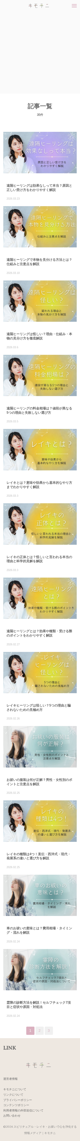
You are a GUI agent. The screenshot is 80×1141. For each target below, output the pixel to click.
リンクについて (13, 1094)
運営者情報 (10, 1078)
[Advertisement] (40, 54)
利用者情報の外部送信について (23, 1110)
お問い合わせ (12, 1115)
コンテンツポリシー (16, 1105)
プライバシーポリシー (17, 1100)
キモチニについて (14, 1089)
